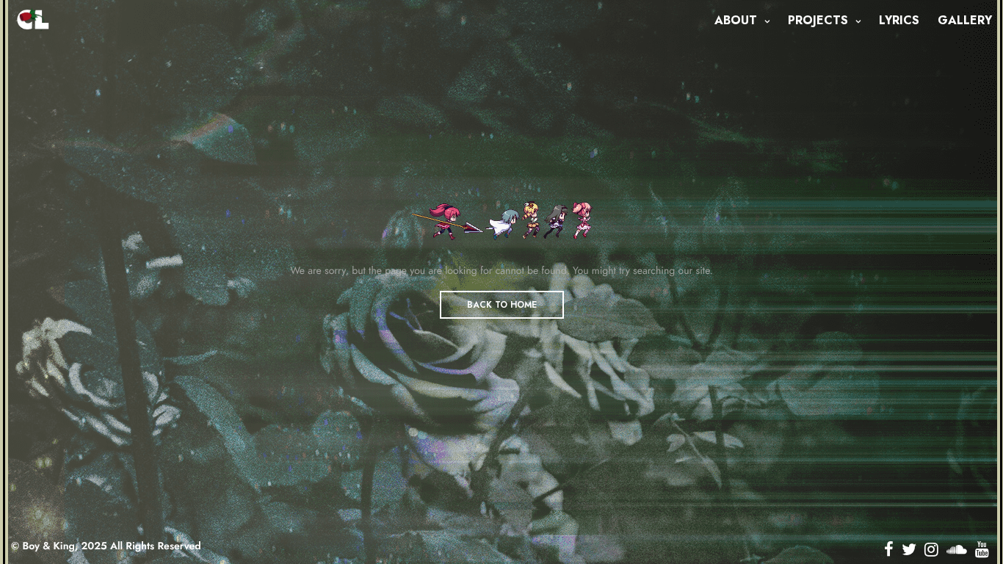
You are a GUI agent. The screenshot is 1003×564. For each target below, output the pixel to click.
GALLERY (965, 20)
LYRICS (899, 20)
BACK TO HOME (502, 304)
